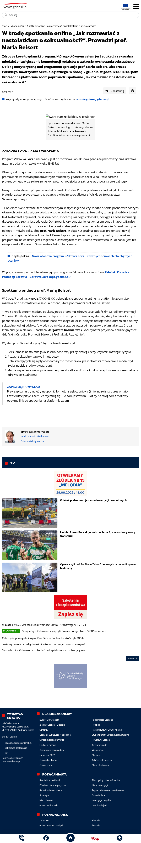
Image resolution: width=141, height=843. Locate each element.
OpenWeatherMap (11, 761)
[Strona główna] (21, 838)
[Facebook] (46, 838)
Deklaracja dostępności (16, 748)
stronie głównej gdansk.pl (92, 99)
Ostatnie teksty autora (32, 441)
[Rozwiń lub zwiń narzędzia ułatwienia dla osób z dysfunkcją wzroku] (119, 838)
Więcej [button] (131, 658)
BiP (6, 753)
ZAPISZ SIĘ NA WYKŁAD (23, 387)
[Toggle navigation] (136, 6)
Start (4, 26)
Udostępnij (117, 91)
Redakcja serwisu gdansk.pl (18, 743)
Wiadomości (17, 26)
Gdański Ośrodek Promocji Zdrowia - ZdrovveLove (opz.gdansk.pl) (65, 274)
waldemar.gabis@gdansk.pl (35, 436)
